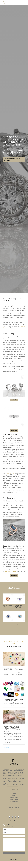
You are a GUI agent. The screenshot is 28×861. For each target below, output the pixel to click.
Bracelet (21, 702)
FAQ (14, 812)
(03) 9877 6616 (9, 826)
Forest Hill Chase (10, 473)
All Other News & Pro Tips (14, 808)
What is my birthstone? (10, 668)
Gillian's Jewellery (8, 669)
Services (16, 705)
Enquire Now (14, 400)
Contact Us (14, 810)
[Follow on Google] (18, 817)
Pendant (9, 705)
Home (14, 793)
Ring (13, 705)
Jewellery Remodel (14, 799)
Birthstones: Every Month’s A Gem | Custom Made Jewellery (13, 700)
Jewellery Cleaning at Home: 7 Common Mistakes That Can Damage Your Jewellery (12, 727)
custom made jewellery (9, 703)
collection (5, 490)
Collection (14, 805)
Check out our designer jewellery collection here (12, 159)
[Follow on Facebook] (9, 817)
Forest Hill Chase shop (12, 786)
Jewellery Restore (14, 801)
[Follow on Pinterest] (15, 817)
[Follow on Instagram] (12, 817)
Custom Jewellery (14, 803)
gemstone (17, 703)
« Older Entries (6, 747)
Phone (8, 824)
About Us (14, 795)
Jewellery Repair (14, 797)
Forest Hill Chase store (10, 571)
